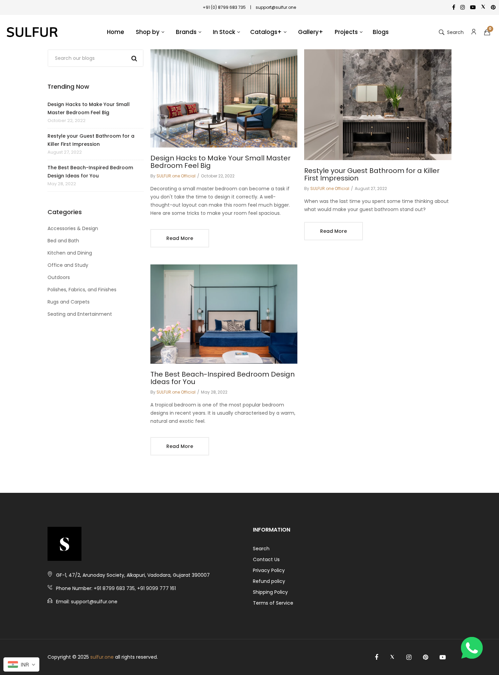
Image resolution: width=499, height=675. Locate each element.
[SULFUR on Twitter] (392, 657)
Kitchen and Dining (70, 252)
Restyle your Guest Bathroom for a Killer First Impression (91, 140)
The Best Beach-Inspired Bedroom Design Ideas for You (90, 171)
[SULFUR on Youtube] (443, 657)
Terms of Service (273, 603)
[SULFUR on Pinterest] (425, 657)
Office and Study (68, 265)
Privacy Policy (269, 570)
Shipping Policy (270, 592)
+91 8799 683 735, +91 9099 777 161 (135, 588)
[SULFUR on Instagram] (408, 657)
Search (261, 548)
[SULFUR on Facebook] (376, 657)
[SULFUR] (32, 32)
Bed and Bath (63, 240)
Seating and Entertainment (80, 314)
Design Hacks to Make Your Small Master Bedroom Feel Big (89, 108)
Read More (179, 238)
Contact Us (266, 559)
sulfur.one (102, 657)
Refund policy (269, 581)
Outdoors (59, 277)
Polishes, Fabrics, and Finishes (82, 289)
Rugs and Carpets (69, 301)
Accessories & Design (73, 228)
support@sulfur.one (94, 601)
